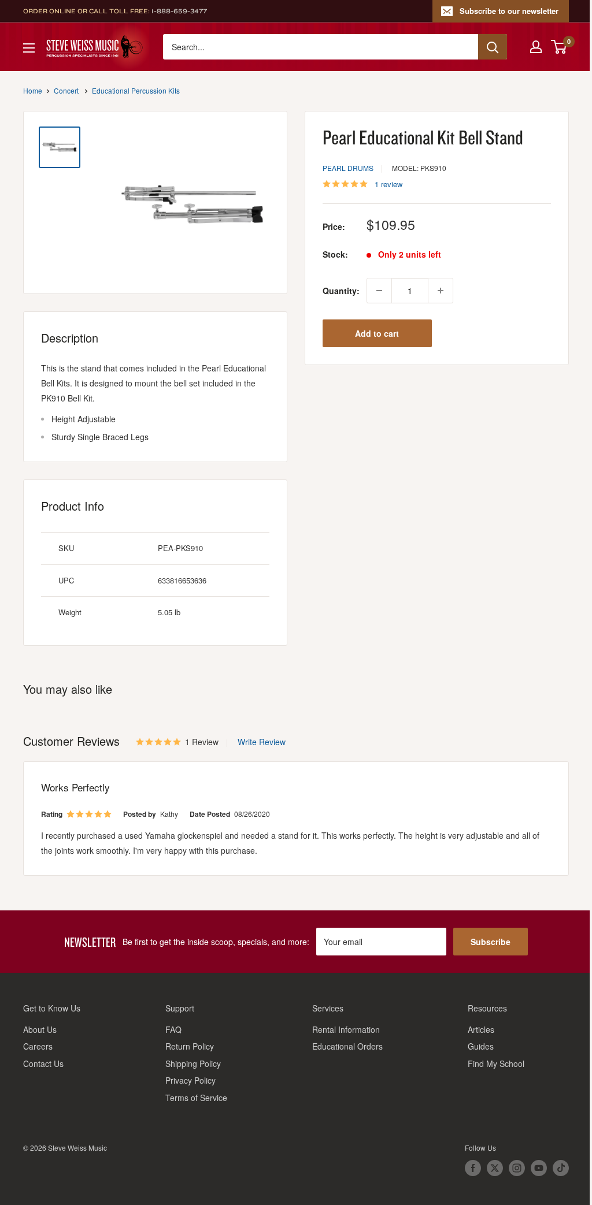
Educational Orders (347, 1046)
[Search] (492, 46)
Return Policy (189, 1046)
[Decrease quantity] (379, 290)
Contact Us (43, 1063)
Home (32, 90)
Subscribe (490, 941)
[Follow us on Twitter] (495, 1168)
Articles (481, 1029)
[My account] (536, 46)
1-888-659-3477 (179, 11)
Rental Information (346, 1029)
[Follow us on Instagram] (517, 1168)
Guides (481, 1046)
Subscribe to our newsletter (509, 10)
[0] (559, 47)
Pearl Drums (348, 168)
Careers (38, 1046)
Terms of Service (196, 1097)
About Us (40, 1029)
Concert (66, 90)
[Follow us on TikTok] (561, 1168)
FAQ (173, 1029)
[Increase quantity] (440, 290)
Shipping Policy (193, 1063)
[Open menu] (29, 48)
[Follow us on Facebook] (473, 1168)
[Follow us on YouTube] (539, 1168)
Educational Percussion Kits (136, 90)
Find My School (496, 1063)
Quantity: (341, 290)
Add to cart (377, 333)
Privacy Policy (190, 1080)
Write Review (262, 741)
